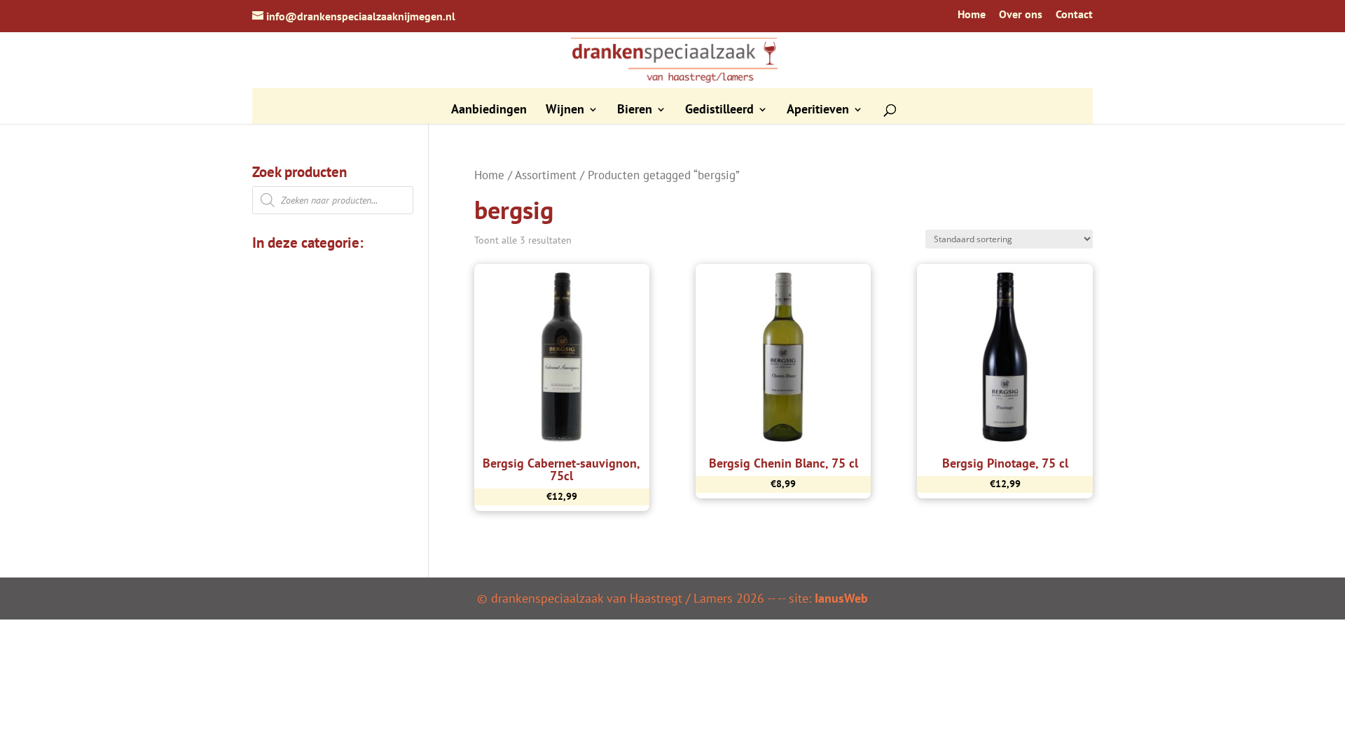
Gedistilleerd (719, 110)
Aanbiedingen (489, 110)
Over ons (1020, 14)
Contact (1074, 14)
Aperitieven (818, 110)
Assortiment (546, 175)
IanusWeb (841, 598)
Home (972, 14)
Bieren (634, 110)
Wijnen (565, 110)
